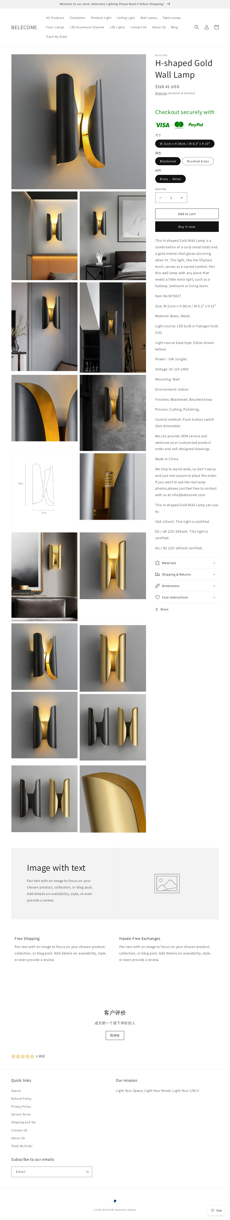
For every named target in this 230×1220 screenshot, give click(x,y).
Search (16, 1091)
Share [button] (164, 609)
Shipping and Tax (23, 1122)
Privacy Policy (21, 1106)
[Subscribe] (87, 1172)
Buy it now (186, 226)
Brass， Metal (170, 179)
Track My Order (22, 1146)
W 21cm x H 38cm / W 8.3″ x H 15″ (185, 144)
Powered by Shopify (125, 1209)
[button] (197, 27)
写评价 (115, 1035)
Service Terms (21, 1114)
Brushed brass (198, 161)
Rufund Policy (21, 1099)
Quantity (160, 189)
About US (18, 1138)
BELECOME (108, 1209)
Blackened (168, 161)
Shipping (161, 93)
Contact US (19, 1130)
